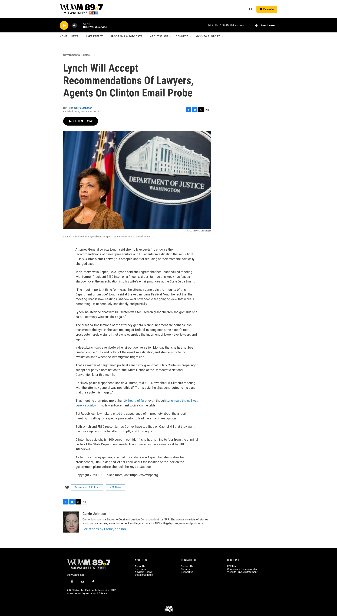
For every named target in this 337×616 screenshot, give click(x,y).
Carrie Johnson (83, 108)
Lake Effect (94, 36)
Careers (185, 569)
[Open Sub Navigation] (81, 36)
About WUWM (159, 36)
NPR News (115, 487)
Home (63, 36)
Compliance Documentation (242, 569)
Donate (268, 9)
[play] (64, 25)
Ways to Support (208, 36)
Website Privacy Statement (242, 572)
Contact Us (187, 566)
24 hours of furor (136, 400)
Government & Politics (76, 55)
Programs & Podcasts (126, 36)
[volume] (75, 25)
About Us (140, 566)
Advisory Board (143, 572)
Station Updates (144, 575)
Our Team (140, 569)
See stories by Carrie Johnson (104, 529)
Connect (182, 36)
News (74, 36)
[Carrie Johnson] (71, 522)
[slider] (80, 25)
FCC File (231, 566)
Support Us (187, 572)
